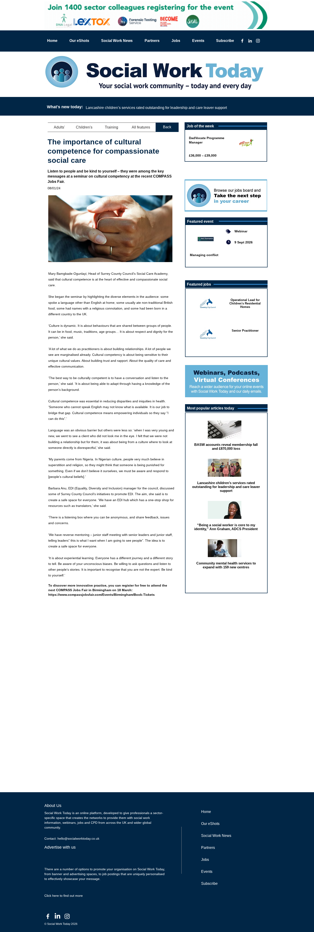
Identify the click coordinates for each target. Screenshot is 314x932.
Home (206, 812)
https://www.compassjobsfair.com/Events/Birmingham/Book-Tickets (101, 594)
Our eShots (210, 824)
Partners (208, 848)
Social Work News (216, 836)
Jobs (205, 860)
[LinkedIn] (250, 40)
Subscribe (209, 883)
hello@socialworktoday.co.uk (78, 838)
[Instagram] (257, 40)
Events (206, 872)
